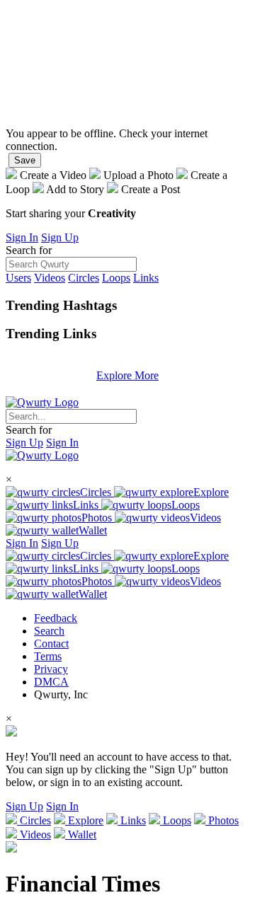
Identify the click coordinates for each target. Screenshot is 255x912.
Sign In (22, 237)
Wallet (93, 530)
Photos (98, 518)
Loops (116, 278)
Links (146, 278)
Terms (48, 656)
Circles (83, 278)
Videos (49, 278)
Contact (51, 643)
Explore (211, 492)
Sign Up (60, 237)
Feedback (55, 618)
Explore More (127, 375)
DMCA (51, 682)
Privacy (51, 669)
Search (49, 631)
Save (24, 160)
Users (18, 278)
